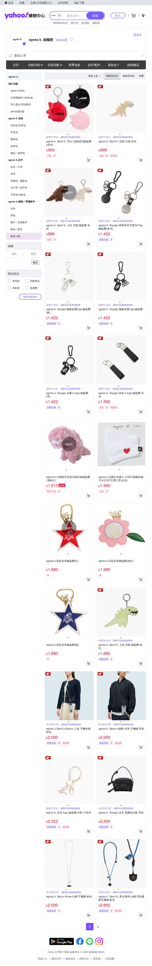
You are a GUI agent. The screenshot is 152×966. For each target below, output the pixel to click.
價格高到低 (129, 75)
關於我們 (56, 958)
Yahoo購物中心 (24, 15)
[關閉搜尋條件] (59, 15)
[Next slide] (91, 108)
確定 (35, 262)
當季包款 (74, 65)
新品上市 (20, 55)
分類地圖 (109, 958)
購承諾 (137, 34)
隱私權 (96, 958)
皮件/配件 (94, 65)
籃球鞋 (85, 22)
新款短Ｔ (114, 65)
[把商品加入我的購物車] (88, 160)
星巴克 (75, 22)
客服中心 (42, 958)
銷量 (141, 75)
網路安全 (84, 958)
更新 (101, 952)
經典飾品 (133, 65)
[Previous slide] (47, 108)
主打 (16, 65)
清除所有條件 (30, 296)
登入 (118, 15)
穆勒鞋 (96, 22)
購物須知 (70, 958)
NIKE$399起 (60, 22)
